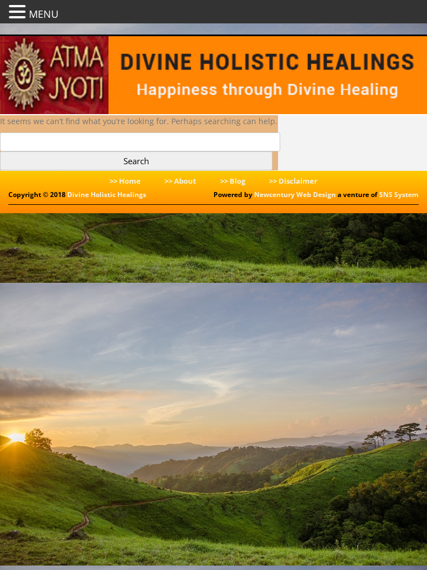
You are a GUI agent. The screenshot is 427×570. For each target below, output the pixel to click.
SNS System (399, 194)
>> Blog (232, 181)
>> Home (125, 181)
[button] (19, 11)
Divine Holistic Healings (106, 194)
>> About (180, 181)
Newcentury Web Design (295, 194)
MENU (43, 14)
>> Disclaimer (293, 181)
